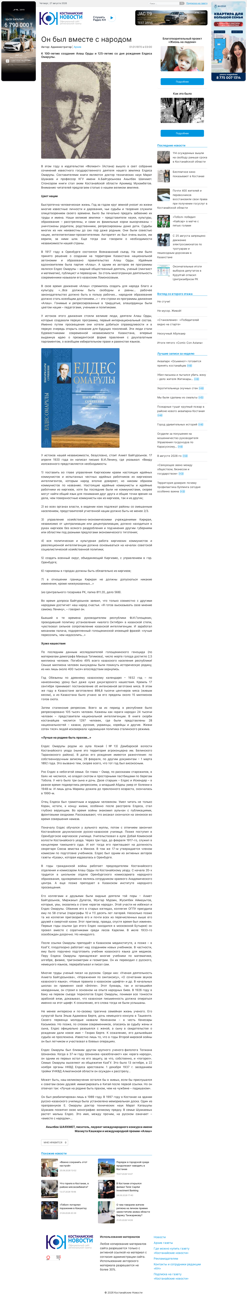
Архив (77, 46)
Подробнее (182, 81)
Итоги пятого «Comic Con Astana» (180, 342)
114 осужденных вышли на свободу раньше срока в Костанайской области (190, 157)
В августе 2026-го (169, 455)
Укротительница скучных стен (177, 388)
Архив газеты (163, 1242)
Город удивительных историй (177, 424)
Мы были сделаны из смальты (177, 397)
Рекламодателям (166, 1258)
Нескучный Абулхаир (171, 333)
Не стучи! (163, 301)
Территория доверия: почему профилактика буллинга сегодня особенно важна (178, 487)
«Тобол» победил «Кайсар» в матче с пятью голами (186, 221)
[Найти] (181, 3)
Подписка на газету (197, 3)
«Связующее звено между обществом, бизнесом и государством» (174, 469)
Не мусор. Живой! (169, 310)
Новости (160, 1237)
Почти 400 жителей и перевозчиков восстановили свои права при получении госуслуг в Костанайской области (182, 199)
